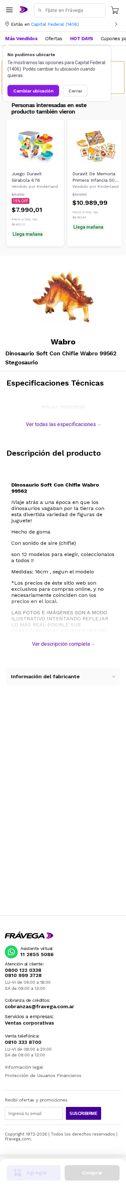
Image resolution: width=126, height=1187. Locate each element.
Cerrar (75, 90)
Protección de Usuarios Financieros (43, 1075)
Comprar (92, 1173)
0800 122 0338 (23, 970)
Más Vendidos (21, 38)
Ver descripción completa (61, 644)
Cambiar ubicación (33, 90)
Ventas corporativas (29, 1023)
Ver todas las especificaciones (61, 424)
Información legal (24, 1067)
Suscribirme (83, 1113)
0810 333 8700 (23, 1042)
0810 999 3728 (23, 975)
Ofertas (53, 38)
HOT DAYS (81, 38)
